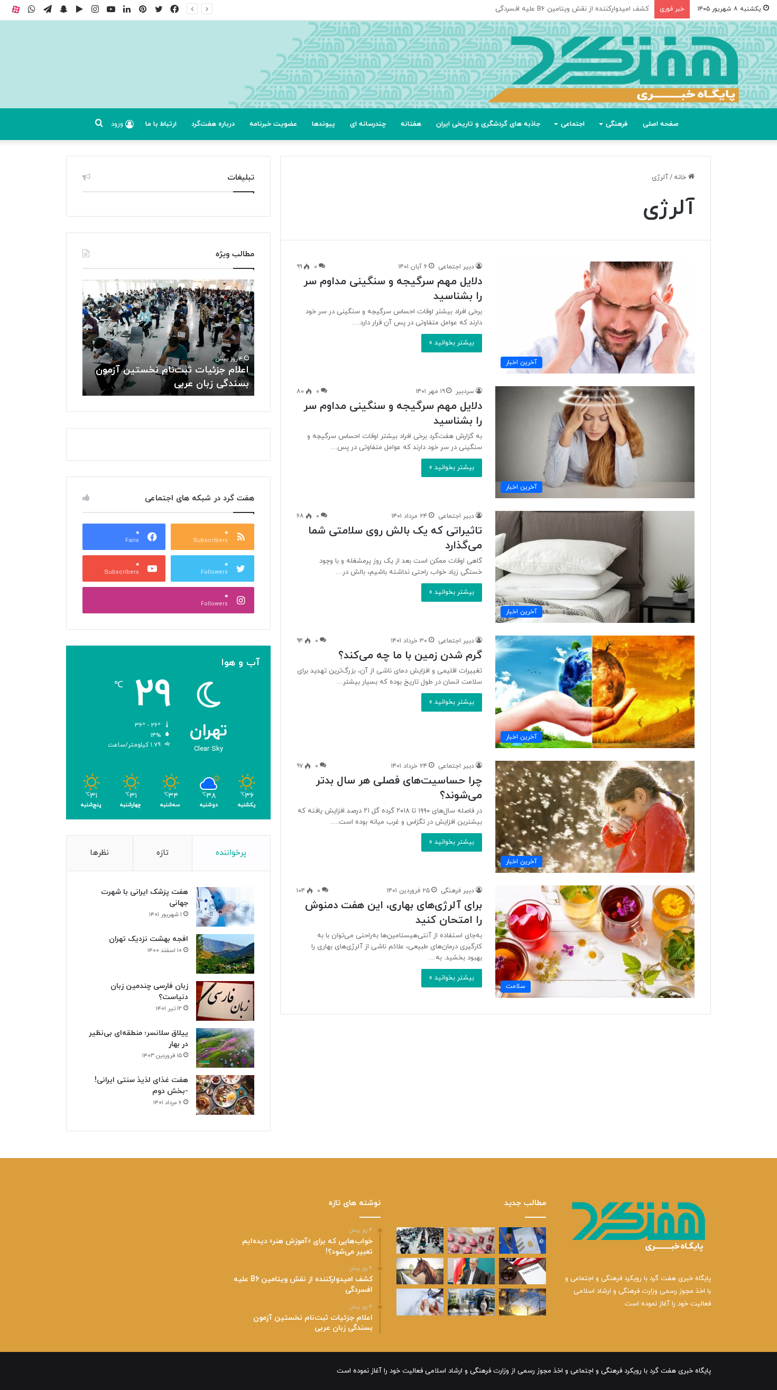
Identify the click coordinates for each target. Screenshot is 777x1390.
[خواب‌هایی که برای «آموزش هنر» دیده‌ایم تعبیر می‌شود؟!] (522, 1240)
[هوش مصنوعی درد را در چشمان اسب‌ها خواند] (419, 1271)
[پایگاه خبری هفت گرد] (388, 76)
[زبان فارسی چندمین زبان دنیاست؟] (225, 1001)
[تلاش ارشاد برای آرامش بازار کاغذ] (471, 1271)
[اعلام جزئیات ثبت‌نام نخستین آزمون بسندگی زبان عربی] (419, 1240)
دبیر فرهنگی (457, 891)
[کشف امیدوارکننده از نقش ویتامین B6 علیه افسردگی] (471, 1240)
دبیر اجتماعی (456, 267)
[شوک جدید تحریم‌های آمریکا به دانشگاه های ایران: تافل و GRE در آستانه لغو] (522, 1271)
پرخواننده (231, 853)
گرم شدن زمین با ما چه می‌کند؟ (410, 655)
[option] (168, 337)
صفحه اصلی (661, 124)
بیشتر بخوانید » (451, 343)
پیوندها (323, 124)
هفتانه (411, 124)
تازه (162, 853)
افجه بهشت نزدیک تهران (148, 939)
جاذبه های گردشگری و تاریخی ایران (488, 124)
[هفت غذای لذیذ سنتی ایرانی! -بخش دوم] (225, 1095)
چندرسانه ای (368, 124)
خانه (681, 177)
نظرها (99, 853)
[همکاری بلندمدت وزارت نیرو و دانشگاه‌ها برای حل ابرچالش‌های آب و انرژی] (522, 1302)
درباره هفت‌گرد (213, 124)
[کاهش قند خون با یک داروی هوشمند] (419, 1302)
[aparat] (16, 9)
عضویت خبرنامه (273, 124)
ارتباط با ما (161, 124)
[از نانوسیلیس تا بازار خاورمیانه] (471, 1302)
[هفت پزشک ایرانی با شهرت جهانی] (225, 907)
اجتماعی (573, 124)
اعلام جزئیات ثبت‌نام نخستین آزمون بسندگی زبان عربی (569, 9)
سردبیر (465, 391)
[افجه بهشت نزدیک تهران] (225, 954)
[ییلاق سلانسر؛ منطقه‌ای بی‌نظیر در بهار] (225, 1048)
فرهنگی (616, 124)
